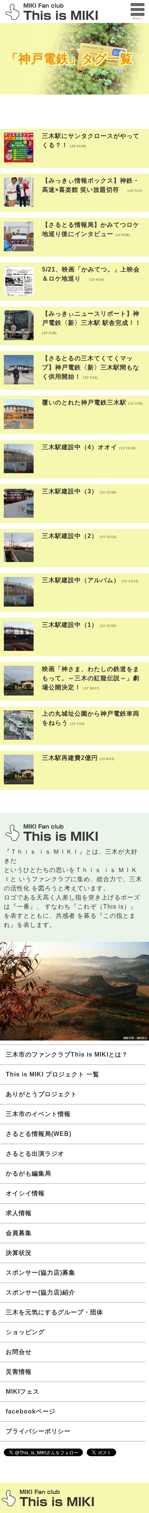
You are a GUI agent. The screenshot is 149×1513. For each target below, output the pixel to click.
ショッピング (25, 1332)
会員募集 (19, 1233)
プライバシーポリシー (38, 1431)
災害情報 (19, 1371)
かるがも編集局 (28, 1173)
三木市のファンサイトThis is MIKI (48, 1498)
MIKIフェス (22, 1391)
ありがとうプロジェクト (41, 1094)
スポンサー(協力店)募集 (40, 1272)
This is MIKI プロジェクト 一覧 (52, 1074)
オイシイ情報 (25, 1193)
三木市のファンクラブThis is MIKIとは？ (67, 1054)
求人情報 (19, 1213)
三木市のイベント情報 (38, 1114)
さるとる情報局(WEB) (38, 1134)
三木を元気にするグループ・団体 (54, 1312)
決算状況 (19, 1253)
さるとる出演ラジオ (35, 1153)
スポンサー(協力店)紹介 (40, 1292)
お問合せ (19, 1352)
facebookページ (30, 1411)
